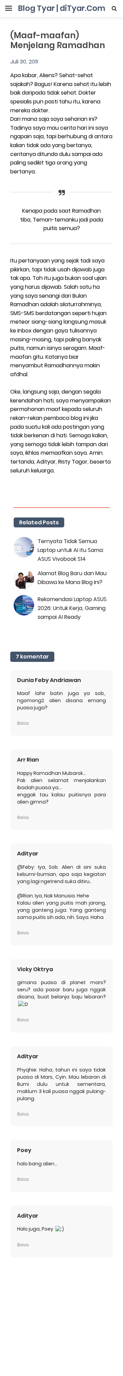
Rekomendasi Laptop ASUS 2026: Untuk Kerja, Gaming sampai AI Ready (72, 608)
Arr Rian (28, 760)
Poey (24, 1150)
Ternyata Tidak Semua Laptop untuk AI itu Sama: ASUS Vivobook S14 (71, 550)
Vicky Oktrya (35, 969)
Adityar (27, 853)
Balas (23, 723)
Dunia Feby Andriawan (49, 680)
